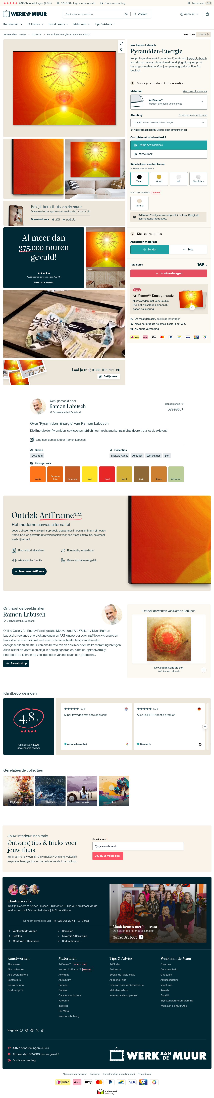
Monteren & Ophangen (26, 941)
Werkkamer (153, 455)
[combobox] (93, 14)
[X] (37, 1031)
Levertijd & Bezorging (74, 936)
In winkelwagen (171, 273)
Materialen (79, 24)
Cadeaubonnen (71, 941)
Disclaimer (95, 1074)
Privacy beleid (144, 1074)
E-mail (85, 921)
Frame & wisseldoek (150, 145)
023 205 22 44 (66, 921)
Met (190, 249)
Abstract (137, 455)
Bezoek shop (173, 404)
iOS (58, 219)
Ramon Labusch (146, 45)
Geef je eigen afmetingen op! (160, 129)
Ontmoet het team (125, 937)
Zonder (152, 249)
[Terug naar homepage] (25, 13)
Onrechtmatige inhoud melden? (119, 1074)
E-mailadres (99, 839)
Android (70, 219)
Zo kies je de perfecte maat (193, 115)
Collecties (34, 24)
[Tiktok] (42, 1031)
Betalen (17, 936)
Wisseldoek (145, 154)
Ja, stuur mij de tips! (108, 855)
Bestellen (67, 931)
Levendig (37, 455)
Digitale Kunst (119, 455)
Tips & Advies (103, 24)
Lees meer (174, 409)
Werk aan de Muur (176, 958)
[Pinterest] (27, 1031)
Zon (167, 455)
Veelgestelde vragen (25, 931)
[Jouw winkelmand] (207, 14)
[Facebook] (32, 1031)
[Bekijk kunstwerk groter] (121, 43)
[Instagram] (21, 1031)
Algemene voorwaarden (75, 1074)
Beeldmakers (57, 24)
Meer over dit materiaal (195, 91)
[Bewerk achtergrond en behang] (121, 50)
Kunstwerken (11, 24)
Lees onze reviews (44, 282)
